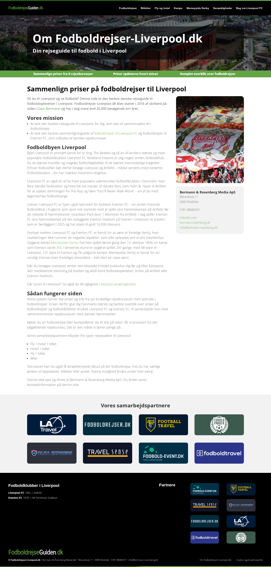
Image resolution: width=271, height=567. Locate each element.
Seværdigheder (222, 8)
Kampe (178, 8)
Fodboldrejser (128, 8)
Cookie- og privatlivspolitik (250, 559)
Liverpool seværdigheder (117, 284)
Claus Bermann (48, 108)
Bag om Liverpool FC (249, 8)
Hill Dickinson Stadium (44, 497)
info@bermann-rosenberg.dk (199, 228)
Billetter (146, 8)
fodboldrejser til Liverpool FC (115, 133)
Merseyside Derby (198, 8)
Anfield (37, 492)
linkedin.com (188, 218)
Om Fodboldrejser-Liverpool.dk (215, 559)
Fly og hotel (162, 8)
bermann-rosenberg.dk (195, 223)
